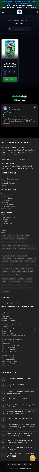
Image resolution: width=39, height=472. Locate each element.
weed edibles (6, 291)
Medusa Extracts (15, 271)
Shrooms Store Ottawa (10, 345)
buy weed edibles (19, 258)
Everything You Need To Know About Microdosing (21, 448)
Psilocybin (19, 275)
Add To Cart (10, 79)
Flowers (5, 265)
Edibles (4, 221)
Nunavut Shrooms (8, 333)
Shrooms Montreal (8, 341)
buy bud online (25, 235)
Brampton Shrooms (8, 364)
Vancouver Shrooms (9, 347)
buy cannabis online (8, 238)
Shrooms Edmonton (9, 349)
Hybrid (12, 265)
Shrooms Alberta (7, 314)
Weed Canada (27, 288)
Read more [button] (6, 124)
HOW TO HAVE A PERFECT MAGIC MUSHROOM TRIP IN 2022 (20, 441)
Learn (3, 185)
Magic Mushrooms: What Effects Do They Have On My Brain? (20, 413)
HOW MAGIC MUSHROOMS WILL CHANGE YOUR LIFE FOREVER (19, 435)
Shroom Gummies (8, 284)
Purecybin (29, 278)
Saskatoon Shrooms (9, 366)
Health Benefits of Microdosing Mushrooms (19, 386)
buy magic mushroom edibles (22, 245)
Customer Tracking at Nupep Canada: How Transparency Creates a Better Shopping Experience (21, 427)
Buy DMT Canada (22, 238)
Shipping (4, 202)
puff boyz (20, 278)
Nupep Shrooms (28, 271)
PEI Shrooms (6, 327)
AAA (4, 235)
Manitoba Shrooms (8, 316)
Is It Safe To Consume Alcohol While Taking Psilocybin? (20, 393)
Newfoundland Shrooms (10, 325)
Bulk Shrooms (6, 223)
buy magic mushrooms (9, 248)
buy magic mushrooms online (27, 248)
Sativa (4, 281)
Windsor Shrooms (8, 360)
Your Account (6, 194)
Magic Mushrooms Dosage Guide (19, 418)
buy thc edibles (7, 258)
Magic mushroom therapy (17, 398)
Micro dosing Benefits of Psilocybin (20, 378)
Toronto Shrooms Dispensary (12, 339)
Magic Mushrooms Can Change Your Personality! (21, 406)
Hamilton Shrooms (8, 358)
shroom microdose (21, 284)
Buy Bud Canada (13, 235)
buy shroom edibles (19, 252)
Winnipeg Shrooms (8, 351)
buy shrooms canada (9, 255)
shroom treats (7, 288)
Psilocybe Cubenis (8, 275)
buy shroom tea (22, 255)
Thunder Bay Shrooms (9, 362)
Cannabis (4, 219)
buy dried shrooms (8, 242)
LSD (25, 265)
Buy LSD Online (7, 245)
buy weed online (31, 258)
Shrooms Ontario (7, 319)
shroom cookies (27, 281)
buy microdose (7, 252)
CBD (3, 225)
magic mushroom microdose (11, 268)
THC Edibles (17, 288)
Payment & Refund (8, 204)
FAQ (3, 196)
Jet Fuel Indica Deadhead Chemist (10, 63)
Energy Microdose (30, 261)
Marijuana (5, 271)
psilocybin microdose (9, 278)
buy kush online (20, 242)
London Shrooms (7, 355)
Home (9, 20)
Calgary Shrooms (7, 343)
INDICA (19, 265)
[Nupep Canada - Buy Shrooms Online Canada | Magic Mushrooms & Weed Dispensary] (19, 12)
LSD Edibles (32, 265)
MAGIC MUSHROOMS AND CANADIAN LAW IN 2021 (21, 455)
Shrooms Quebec (8, 321)
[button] (2, 12)
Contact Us (5, 208)
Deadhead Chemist (16, 261)
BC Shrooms (6, 312)
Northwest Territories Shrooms (13, 335)
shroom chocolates (14, 281)
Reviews (4, 181)
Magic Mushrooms (8, 217)
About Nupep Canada (9, 179)
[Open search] (33, 458)
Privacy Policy (6, 200)
